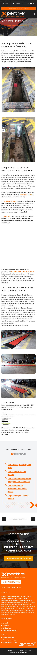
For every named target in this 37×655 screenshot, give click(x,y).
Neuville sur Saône (26, 194)
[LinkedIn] (28, 3)
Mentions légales (27, 650)
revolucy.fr (23, 652)
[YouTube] (31, 3)
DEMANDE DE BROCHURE (18, 558)
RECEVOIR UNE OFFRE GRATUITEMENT (18, 8)
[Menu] (34, 14)
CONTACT (5, 3)
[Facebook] (33, 3)
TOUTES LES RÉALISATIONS (18, 519)
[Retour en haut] (33, 651)
